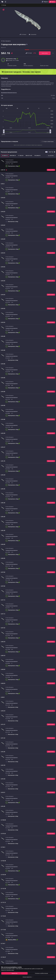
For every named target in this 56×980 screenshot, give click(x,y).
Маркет (46, 1)
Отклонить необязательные (41, 973)
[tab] (5, 155)
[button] (32, 34)
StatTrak (51, 152)
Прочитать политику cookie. (7, 970)
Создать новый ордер (48, 141)
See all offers (51, 155)
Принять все (14, 973)
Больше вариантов (27, 977)
